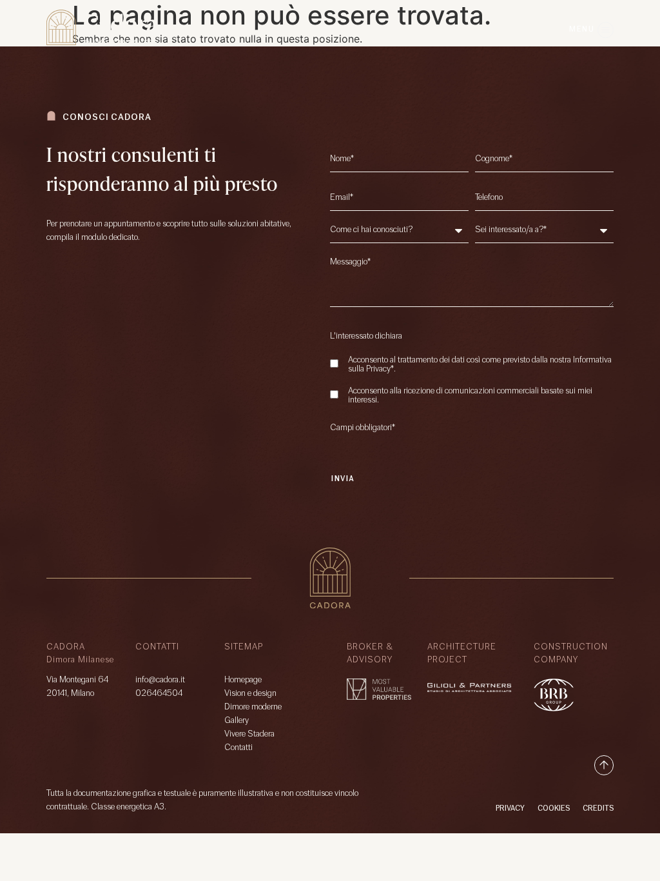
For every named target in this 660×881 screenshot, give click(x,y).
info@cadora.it (160, 680)
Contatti (238, 748)
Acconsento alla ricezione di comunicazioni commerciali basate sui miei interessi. (470, 396)
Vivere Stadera (249, 734)
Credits (598, 809)
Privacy (510, 809)
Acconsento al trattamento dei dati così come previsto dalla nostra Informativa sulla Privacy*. (480, 365)
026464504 (158, 693)
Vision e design (250, 693)
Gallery (236, 721)
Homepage (243, 680)
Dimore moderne (253, 707)
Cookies (554, 809)
